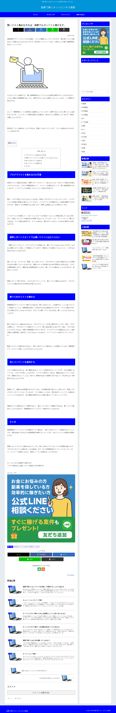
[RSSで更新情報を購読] (43, 569)
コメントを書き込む (41, 692)
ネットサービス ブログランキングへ (89, 215)
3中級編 (11, 546)
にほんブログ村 (86, 220)
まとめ (28, 166)
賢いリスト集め (35, 546)
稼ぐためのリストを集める (34, 160)
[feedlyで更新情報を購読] (39, 569)
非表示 (14, 143)
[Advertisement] (95, 75)
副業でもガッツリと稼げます (22, 546)
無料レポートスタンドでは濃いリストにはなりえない (42, 158)
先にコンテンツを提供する (34, 163)
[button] (64, 30)
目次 (38, 151)
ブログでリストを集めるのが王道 (36, 155)
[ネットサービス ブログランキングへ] (85, 212)
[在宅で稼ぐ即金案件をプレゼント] (41, 508)
